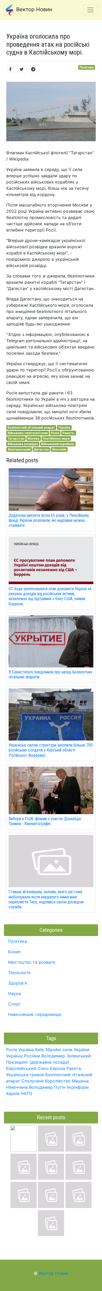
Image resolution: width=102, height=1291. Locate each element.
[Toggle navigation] (90, 10)
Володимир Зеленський (66, 1055)
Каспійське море (56, 438)
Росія (55, 433)
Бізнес (14, 951)
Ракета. (69, 433)
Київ (39, 1049)
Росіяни (32, 1055)
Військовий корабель (57, 444)
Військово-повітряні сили (28, 433)
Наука (14, 993)
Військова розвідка (23, 444)
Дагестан (41, 449)
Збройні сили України (67, 1049)
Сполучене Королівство (46, 1080)
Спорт (14, 1003)
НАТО (26, 1093)
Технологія (19, 972)
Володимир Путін (47, 1087)
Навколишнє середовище (34, 1014)
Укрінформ (78, 1087)
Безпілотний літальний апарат (31, 427)
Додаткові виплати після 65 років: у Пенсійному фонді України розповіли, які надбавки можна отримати (49, 520)
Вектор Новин (33, 9)
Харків (12, 1093)
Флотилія (59, 449)
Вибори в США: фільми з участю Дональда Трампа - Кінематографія (45, 821)
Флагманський (19, 449)
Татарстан (16, 438)
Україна (64, 427)
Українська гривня (25, 1074)
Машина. (81, 1080)
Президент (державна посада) (37, 1062)
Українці (14, 1055)
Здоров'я (17, 983)
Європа (57, 1068)
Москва (33, 438)
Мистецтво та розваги (31, 962)
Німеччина (17, 1087)
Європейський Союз (27, 1068)
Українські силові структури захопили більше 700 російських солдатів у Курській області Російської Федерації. (51, 750)
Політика (87, 67)
